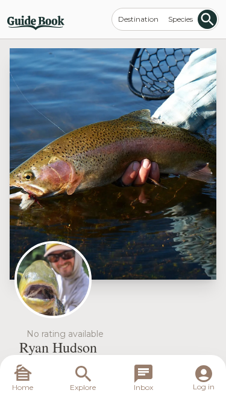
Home (22, 387)
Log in (204, 386)
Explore (83, 387)
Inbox (143, 387)
